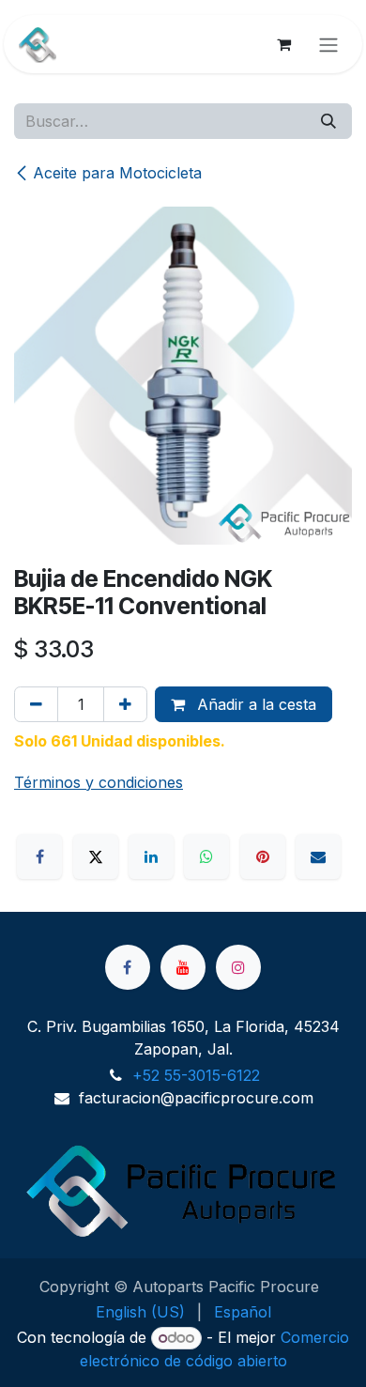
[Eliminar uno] (36, 704)
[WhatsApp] (206, 856)
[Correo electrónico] (318, 856)
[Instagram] (238, 967)
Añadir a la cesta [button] (254, 704)
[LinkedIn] (151, 856)
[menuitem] (140, 1312)
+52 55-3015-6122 (196, 1075)
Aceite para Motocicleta (117, 172)
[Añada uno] (125, 704)
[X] (95, 856)
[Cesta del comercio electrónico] (283, 44)
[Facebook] (39, 856)
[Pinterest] (262, 856)
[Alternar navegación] (328, 44)
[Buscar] (328, 121)
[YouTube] (183, 967)
